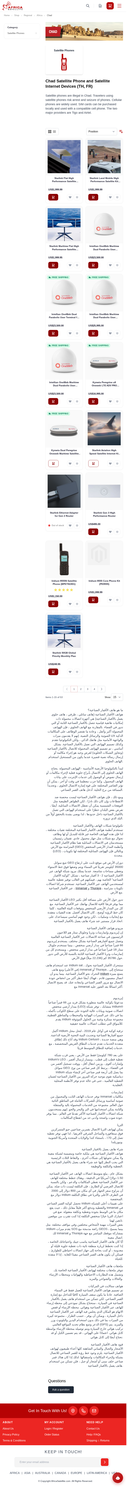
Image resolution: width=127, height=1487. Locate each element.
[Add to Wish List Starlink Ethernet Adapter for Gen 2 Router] (70, 525)
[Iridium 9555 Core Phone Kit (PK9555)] (104, 559)
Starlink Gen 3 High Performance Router (104, 514)
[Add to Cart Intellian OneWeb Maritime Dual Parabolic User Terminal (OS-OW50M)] (93, 265)
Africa (39, 15)
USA (114, 1473)
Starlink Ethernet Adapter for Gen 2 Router (64, 514)
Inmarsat (81, 888)
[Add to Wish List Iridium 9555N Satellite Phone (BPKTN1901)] (70, 604)
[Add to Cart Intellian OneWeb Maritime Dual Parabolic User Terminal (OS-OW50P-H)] (93, 333)
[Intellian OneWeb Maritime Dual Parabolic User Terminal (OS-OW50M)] (104, 224)
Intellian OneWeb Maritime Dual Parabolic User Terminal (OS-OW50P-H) (104, 316)
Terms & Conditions (14, 1440)
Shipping (91, 1440)
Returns (104, 1440)
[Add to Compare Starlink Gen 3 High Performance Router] (117, 532)
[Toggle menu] (119, 6)
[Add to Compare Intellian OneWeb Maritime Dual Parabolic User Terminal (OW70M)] (77, 401)
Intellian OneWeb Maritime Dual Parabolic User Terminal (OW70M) (64, 384)
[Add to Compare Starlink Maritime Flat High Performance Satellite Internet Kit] (77, 265)
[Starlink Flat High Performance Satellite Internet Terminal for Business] (64, 156)
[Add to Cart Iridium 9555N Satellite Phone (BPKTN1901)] (53, 604)
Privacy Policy (11, 1434)
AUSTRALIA (42, 1473)
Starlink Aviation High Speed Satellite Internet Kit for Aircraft (104, 452)
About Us (8, 1428)
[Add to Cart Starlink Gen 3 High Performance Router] (93, 531)
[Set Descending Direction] (121, 132)
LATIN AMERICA (97, 1473)
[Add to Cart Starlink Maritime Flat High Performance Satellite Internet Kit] (53, 265)
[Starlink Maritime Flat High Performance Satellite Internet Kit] (64, 224)
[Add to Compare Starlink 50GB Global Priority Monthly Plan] (77, 672)
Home (7, 15)
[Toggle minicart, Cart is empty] (110, 5)
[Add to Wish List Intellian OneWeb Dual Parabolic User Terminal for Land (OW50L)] (70, 333)
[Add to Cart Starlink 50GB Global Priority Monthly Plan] (53, 672)
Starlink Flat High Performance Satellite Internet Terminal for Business (64, 180)
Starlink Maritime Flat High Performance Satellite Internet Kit (64, 248)
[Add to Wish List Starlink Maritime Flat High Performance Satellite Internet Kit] (70, 265)
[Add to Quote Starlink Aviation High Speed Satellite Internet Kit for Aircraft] (93, 463)
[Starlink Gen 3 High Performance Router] (104, 491)
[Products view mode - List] (54, 132)
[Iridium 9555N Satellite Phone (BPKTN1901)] (64, 559)
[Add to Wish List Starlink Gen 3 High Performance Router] (110, 532)
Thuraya (95, 888)
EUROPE (76, 1473)
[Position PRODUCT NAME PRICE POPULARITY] (101, 131)
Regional (28, 15)
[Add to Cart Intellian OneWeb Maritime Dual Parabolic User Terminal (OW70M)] (53, 401)
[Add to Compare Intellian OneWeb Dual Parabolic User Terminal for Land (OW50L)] (77, 333)
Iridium (104, 973)
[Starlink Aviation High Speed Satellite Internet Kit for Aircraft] (104, 429)
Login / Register (53, 1428)
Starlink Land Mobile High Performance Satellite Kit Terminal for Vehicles (104, 180)
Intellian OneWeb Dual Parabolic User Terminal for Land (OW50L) (64, 316)
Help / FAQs (93, 1434)
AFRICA (15, 1473)
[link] (67, 689)
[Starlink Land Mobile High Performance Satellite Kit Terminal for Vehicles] (104, 156)
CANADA (60, 1473)
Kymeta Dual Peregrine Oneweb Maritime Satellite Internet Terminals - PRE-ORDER (64, 452)
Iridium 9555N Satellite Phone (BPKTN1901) (64, 582)
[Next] (101, 689)
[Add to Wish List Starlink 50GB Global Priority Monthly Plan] (70, 672)
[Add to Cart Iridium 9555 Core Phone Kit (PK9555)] (93, 600)
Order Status (51, 1434)
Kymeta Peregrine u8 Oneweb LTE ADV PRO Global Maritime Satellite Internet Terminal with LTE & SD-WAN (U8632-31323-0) (104, 384)
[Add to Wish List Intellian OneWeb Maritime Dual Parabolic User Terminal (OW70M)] (70, 401)
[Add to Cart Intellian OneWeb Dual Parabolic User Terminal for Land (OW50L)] (53, 333)
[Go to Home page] (12, 5)
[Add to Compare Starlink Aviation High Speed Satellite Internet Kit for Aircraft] (117, 464)
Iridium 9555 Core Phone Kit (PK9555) (104, 582)
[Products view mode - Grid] (50, 132)
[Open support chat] (117, 1477)
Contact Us (93, 1428)
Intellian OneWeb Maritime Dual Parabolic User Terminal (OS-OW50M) (104, 248)
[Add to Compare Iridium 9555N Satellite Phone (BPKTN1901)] (77, 604)
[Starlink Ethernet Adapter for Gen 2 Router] (64, 491)
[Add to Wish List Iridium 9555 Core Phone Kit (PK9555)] (110, 600)
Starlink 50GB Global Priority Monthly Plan (64, 654)
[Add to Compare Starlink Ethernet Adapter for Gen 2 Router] (77, 525)
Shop (16, 15)
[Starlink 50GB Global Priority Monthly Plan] (64, 631)
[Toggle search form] (88, 5)
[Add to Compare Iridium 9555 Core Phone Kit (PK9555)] (117, 600)
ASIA (27, 1473)
